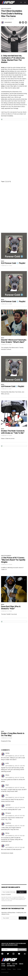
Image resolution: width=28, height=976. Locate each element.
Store (3, 965)
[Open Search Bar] (21, 2)
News (2, 731)
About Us (3, 969)
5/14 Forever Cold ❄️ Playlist (13, 301)
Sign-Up (22, 892)
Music (2, 261)
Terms (14, 969)
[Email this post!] (26, 22)
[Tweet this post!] (23, 22)
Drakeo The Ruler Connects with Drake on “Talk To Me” (13, 432)
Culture (14, 964)
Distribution (11, 965)
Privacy (9, 969)
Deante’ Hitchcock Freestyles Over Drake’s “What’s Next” (13, 341)
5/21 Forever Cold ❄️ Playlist (13, 263)
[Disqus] (14, 209)
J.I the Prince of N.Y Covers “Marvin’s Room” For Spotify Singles (13, 560)
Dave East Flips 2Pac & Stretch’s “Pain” (10, 607)
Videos (21, 964)
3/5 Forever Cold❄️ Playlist (12, 386)
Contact (19, 969)
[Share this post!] (20, 22)
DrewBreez (8, 22)
